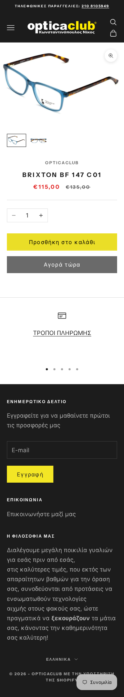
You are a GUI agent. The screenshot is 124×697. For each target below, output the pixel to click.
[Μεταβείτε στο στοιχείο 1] (16, 140)
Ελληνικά (58, 659)
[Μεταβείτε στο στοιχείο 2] (38, 140)
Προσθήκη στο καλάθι (62, 242)
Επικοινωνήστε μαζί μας (41, 514)
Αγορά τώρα (62, 264)
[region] (62, 334)
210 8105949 (95, 6)
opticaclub (62, 162)
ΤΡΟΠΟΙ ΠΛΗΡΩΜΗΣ (62, 332)
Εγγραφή (30, 474)
